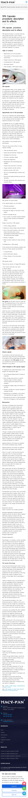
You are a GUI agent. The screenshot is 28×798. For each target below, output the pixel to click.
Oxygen (17, 264)
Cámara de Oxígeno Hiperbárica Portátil (10, 751)
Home (2, 730)
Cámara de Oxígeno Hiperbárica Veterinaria (10, 756)
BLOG (2, 742)
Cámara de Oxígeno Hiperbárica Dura (9, 753)
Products (2, 732)
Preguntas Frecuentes (5, 739)
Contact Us (3, 737)
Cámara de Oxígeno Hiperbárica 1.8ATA (9, 758)
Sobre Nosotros (4, 734)
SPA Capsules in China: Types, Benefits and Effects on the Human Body (13, 689)
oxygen (15, 395)
